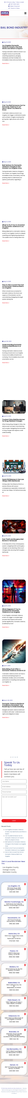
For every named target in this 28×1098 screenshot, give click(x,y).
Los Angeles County (11, 867)
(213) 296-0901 (14, 892)
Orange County (9, 870)
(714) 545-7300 (14, 941)
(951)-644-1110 (14, 1039)
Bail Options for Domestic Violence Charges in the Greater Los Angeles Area (15, 844)
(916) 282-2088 (14, 924)
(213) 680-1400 (14, 1022)
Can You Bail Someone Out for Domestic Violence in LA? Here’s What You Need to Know (14, 838)
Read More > (6, 63)
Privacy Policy (18, 1091)
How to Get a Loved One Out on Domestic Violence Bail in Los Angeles (14, 854)
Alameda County (10, 872)
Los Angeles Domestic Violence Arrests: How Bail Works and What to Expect (15, 832)
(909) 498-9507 (14, 908)
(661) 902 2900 (14, 990)
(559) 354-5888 (14, 957)
